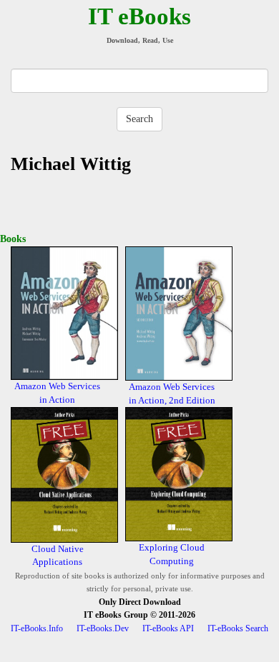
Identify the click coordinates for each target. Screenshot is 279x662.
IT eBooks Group (116, 615)
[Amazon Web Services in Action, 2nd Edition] (178, 312)
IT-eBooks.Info (37, 628)
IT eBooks (139, 16)
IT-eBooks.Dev (103, 628)
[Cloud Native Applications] (64, 473)
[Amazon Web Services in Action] (64, 312)
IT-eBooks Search (237, 628)
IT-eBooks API (168, 628)
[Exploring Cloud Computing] (178, 473)
